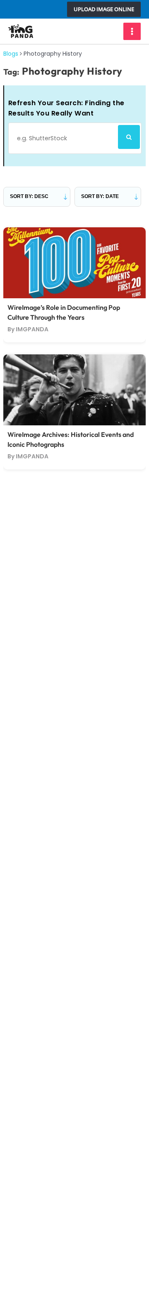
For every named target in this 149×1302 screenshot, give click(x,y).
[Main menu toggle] (132, 31)
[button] (104, 9)
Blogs (10, 54)
